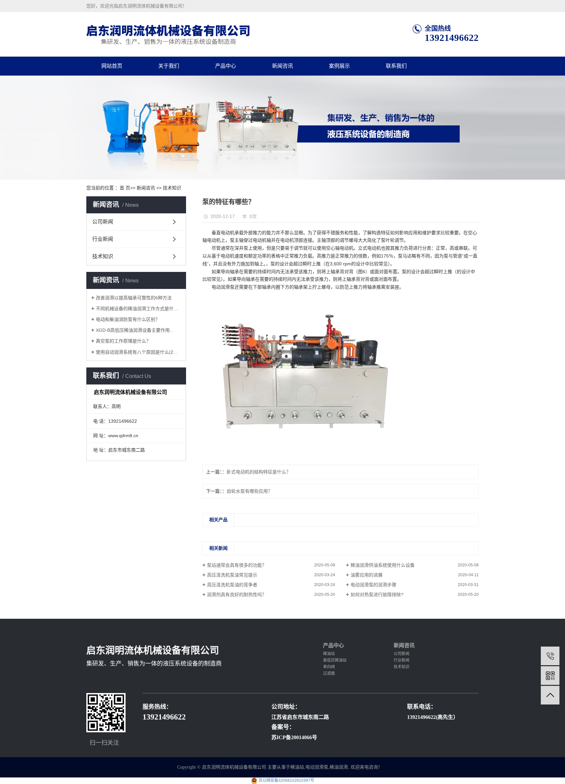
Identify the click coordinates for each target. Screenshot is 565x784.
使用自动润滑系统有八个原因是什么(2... (136, 352)
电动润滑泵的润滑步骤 (373, 584)
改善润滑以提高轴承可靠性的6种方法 (134, 297)
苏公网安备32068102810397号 (286, 780)
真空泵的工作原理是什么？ (123, 341)
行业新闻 (102, 239)
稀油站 (329, 653)
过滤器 (329, 673)
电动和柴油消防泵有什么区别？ (128, 319)
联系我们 (396, 66)
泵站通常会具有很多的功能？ (236, 565)
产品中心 (225, 66)
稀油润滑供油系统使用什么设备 (383, 565)
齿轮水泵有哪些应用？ (249, 491)
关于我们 (168, 66)
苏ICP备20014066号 (294, 737)
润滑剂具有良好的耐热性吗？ (236, 594)
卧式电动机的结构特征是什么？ (259, 471)
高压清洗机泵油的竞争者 (232, 584)
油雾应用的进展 (367, 575)
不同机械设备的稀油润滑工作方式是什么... (138, 308)
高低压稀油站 (335, 660)
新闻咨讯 (282, 66)
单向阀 (329, 667)
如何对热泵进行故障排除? (377, 594)
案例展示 (339, 66)
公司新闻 (102, 221)
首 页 (125, 187)
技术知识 (172, 187)
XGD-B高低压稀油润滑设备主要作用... (135, 330)
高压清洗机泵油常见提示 (232, 575)
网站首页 (111, 66)
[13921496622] (550, 656)
